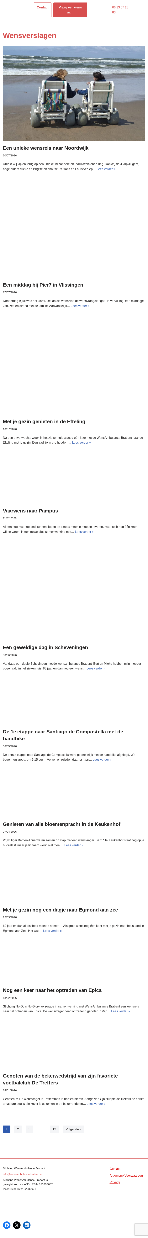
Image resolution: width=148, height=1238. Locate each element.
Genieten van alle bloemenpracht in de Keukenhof (61, 824)
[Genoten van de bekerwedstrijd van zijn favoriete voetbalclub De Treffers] (74, 1047)
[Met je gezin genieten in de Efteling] (74, 367)
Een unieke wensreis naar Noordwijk (45, 148)
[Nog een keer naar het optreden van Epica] (74, 964)
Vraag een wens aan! (70, 10)
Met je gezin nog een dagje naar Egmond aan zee (60, 910)
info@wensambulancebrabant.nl (22, 1174)
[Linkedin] (27, 1225)
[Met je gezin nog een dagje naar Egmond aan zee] (74, 880)
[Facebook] (7, 1225)
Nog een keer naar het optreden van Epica (52, 990)
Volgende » (73, 1129)
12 (54, 1129)
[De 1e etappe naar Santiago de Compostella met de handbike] (74, 703)
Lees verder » (106, 169)
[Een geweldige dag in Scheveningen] (74, 593)
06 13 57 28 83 (120, 10)
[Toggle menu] (140, 10)
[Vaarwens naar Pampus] (74, 480)
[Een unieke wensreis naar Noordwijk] (74, 93)
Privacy (115, 1182)
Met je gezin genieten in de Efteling (44, 421)
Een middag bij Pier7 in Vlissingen (43, 285)
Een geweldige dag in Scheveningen (45, 647)
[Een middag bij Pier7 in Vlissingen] (74, 230)
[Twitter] (17, 1225)
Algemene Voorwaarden (126, 1175)
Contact (42, 7)
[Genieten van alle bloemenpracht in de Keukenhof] (74, 795)
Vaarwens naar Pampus (30, 511)
